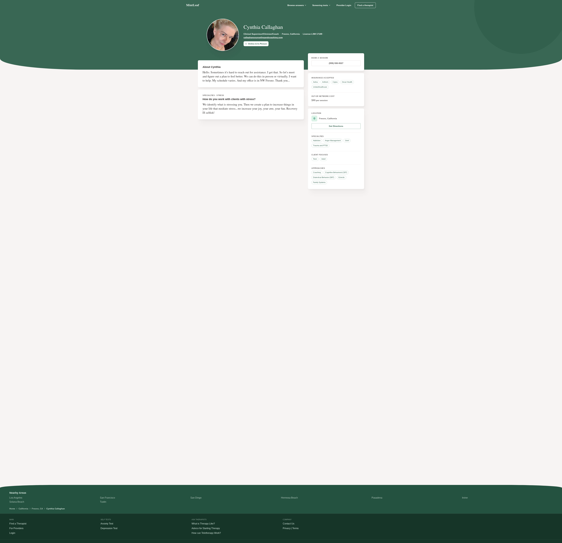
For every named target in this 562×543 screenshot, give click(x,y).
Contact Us (288, 523)
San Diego (196, 497)
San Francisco (107, 497)
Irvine (465, 497)
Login (12, 533)
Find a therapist (365, 5)
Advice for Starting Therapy (206, 528)
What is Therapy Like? (203, 523)
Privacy (287, 528)
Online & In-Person (257, 44)
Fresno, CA (37, 508)
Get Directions (336, 126)
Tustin (103, 502)
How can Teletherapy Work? (206, 533)
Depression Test (109, 528)
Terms (295, 528)
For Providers (16, 528)
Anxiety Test (107, 523)
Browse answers (295, 5)
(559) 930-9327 (336, 63)
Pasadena (377, 497)
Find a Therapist (17, 523)
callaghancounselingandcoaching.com (263, 37)
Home (12, 508)
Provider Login (343, 5)
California (23, 508)
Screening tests (320, 5)
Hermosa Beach (289, 497)
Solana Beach (16, 502)
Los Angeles (15, 497)
